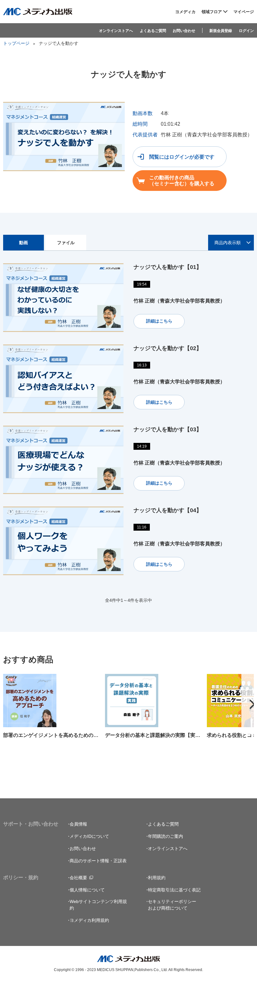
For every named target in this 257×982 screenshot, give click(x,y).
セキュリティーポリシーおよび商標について (172, 905)
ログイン (246, 31)
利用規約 (156, 877)
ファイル (66, 242)
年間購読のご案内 (165, 836)
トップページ (16, 43)
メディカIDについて (89, 836)
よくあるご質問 (153, 31)
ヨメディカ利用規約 (89, 920)
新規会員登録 (220, 31)
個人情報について (87, 889)
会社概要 (78, 877)
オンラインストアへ (116, 31)
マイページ (243, 11)
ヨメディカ (185, 11)
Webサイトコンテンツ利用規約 (98, 905)
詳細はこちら (159, 320)
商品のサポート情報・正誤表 (98, 860)
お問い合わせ (184, 31)
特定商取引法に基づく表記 (174, 889)
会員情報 (78, 824)
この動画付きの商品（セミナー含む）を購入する (181, 180)
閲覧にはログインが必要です (181, 157)
